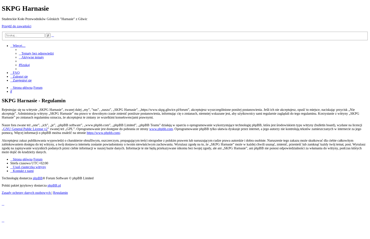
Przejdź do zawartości (16, 26)
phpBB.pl (54, 185)
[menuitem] (36, 53)
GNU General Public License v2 (25, 129)
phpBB (38, 178)
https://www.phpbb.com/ (103, 133)
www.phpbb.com (161, 129)
